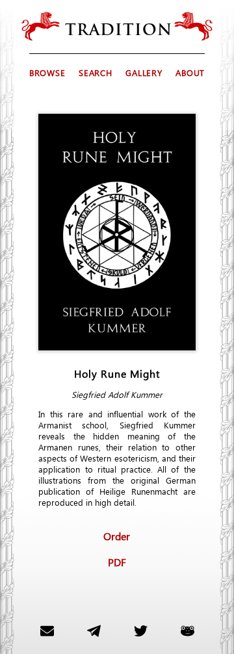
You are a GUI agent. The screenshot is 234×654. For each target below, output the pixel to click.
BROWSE (47, 72)
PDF (117, 561)
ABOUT (190, 72)
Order (116, 535)
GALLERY (143, 72)
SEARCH (95, 72)
